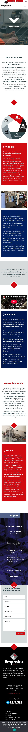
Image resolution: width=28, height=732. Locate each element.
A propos (8, 711)
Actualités (11, 1)
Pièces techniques (11, 713)
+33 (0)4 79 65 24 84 (14, 693)
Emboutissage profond (13, 717)
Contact (19, 1)
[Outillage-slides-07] (14, 207)
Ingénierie (8, 715)
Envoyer (20, 634)
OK (14, 729)
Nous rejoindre (10, 719)
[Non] (26, 726)
